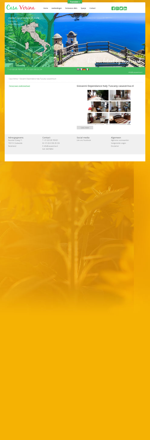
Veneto (11, 50)
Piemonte (12, 38)
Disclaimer (115, 146)
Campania (12, 21)
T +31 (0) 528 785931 (16, 69)
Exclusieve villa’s (71, 8)
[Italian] (87, 69)
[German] (84, 69)
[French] (81, 69)
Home (45, 8)
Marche (11, 35)
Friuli (10, 27)
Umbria (11, 47)
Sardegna (12, 41)
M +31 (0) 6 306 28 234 (33, 69)
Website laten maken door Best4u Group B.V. (86, 158)
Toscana (11, 44)
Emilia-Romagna (15, 24)
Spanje (83, 8)
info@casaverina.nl (135, 72)
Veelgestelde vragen (118, 143)
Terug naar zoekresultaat (19, 86)
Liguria (11, 33)
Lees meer (85, 127)
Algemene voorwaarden (120, 140)
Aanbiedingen (57, 8)
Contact (93, 8)
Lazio (10, 30)
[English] (78, 69)
